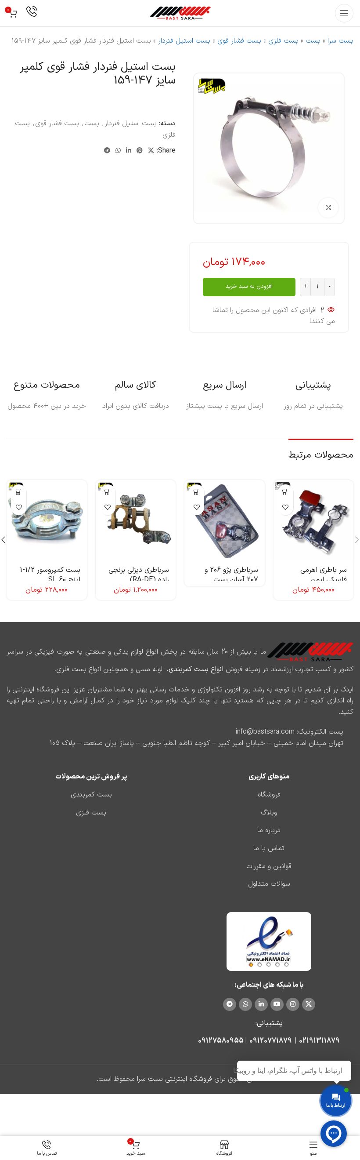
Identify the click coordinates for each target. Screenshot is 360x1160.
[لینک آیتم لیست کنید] (268, 795)
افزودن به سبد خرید (249, 286)
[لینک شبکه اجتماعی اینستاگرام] (292, 1004)
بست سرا (340, 41)
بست (313, 41)
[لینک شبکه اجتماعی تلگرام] (107, 151)
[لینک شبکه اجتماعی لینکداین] (128, 151)
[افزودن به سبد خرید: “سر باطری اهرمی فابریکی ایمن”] (285, 492)
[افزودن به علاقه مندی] (285, 507)
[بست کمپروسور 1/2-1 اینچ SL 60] (47, 520)
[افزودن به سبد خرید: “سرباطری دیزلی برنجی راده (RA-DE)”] (107, 492)
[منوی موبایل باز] (344, 13)
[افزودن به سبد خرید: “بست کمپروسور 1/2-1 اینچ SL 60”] (18, 492)
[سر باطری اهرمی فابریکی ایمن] (314, 520)
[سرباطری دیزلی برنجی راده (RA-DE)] (136, 520)
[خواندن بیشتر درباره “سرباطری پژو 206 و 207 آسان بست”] (196, 492)
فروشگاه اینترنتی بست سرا (174, 1079)
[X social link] (151, 151)
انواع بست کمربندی (196, 669)
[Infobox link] (31, 13)
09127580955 (221, 1041)
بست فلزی (283, 41)
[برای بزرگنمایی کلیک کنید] (328, 208)
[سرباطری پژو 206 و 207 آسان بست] (224, 520)
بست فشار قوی (239, 41)
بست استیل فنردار (184, 41)
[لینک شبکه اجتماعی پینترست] (139, 151)
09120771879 (270, 1041)
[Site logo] (180, 12)
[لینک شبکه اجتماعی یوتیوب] (277, 1004)
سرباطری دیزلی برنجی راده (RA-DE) (138, 575)
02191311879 (319, 1041)
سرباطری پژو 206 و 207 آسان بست (231, 575)
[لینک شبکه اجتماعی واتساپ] (118, 151)
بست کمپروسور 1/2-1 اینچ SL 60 (50, 575)
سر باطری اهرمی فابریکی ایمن (323, 575)
